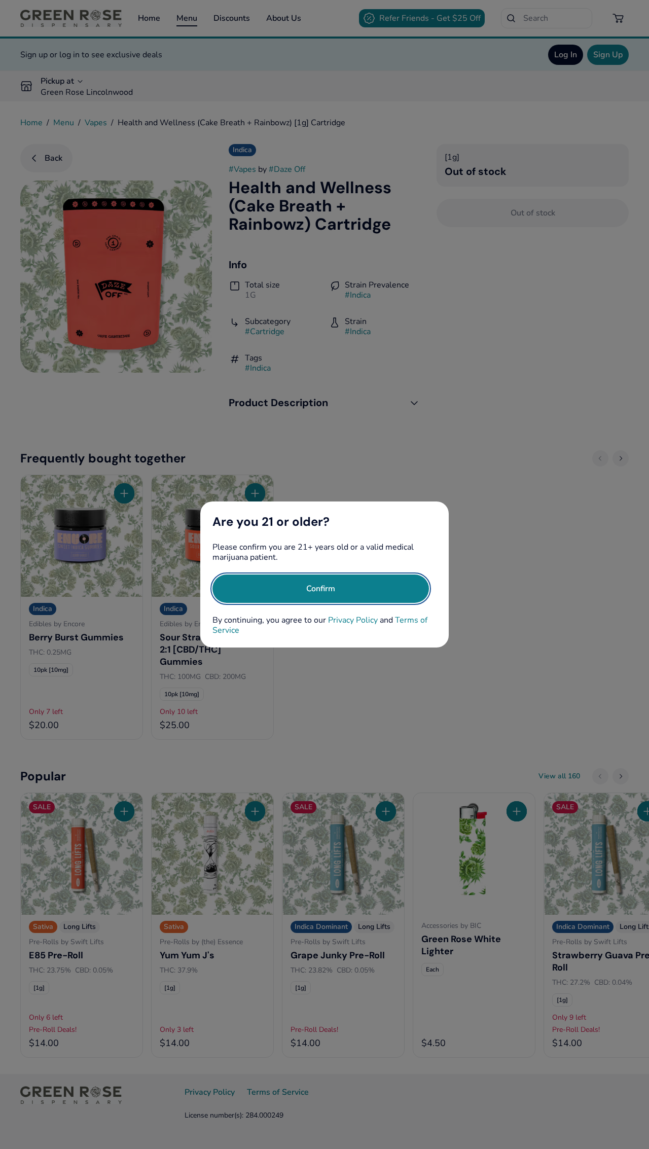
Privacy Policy (353, 620)
